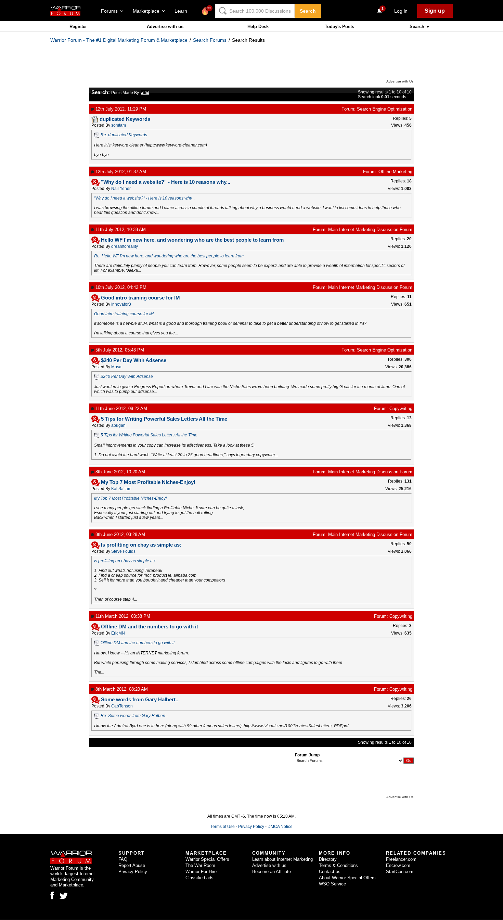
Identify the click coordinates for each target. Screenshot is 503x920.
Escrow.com (398, 865)
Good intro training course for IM (124, 313)
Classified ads (199, 877)
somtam (118, 125)
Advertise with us (165, 26)
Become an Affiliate (271, 871)
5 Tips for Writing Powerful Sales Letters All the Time (149, 435)
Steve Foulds (123, 551)
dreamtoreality (124, 246)
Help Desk (258, 26)
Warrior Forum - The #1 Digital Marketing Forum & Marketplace (119, 40)
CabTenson (122, 706)
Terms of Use (222, 826)
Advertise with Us (399, 81)
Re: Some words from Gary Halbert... (134, 715)
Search (308, 11)
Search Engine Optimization (384, 109)
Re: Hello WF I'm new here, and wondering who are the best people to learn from (169, 256)
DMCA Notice (280, 826)
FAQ (122, 859)
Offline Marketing (395, 171)
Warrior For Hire (201, 871)
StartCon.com (399, 871)
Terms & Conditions (338, 865)
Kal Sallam (121, 488)
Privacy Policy (251, 826)
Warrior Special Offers (207, 859)
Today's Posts (339, 26)
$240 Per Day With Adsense (127, 376)
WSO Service (332, 883)
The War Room (200, 865)
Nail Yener (121, 188)
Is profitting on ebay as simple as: (125, 561)
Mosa (116, 367)
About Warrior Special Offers (347, 877)
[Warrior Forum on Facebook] (52, 895)
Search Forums (210, 40)
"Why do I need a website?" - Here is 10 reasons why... (144, 198)
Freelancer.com (401, 859)
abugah (118, 425)
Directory (328, 859)
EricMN (118, 633)
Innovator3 (121, 304)
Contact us (329, 871)
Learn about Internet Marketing (282, 859)
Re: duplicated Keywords (124, 134)
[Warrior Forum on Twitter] (64, 896)
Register (78, 26)
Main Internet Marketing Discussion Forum (370, 229)
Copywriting (400, 408)
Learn (183, 11)
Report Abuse (131, 865)
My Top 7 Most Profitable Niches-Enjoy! (130, 498)
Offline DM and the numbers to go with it (138, 642)
